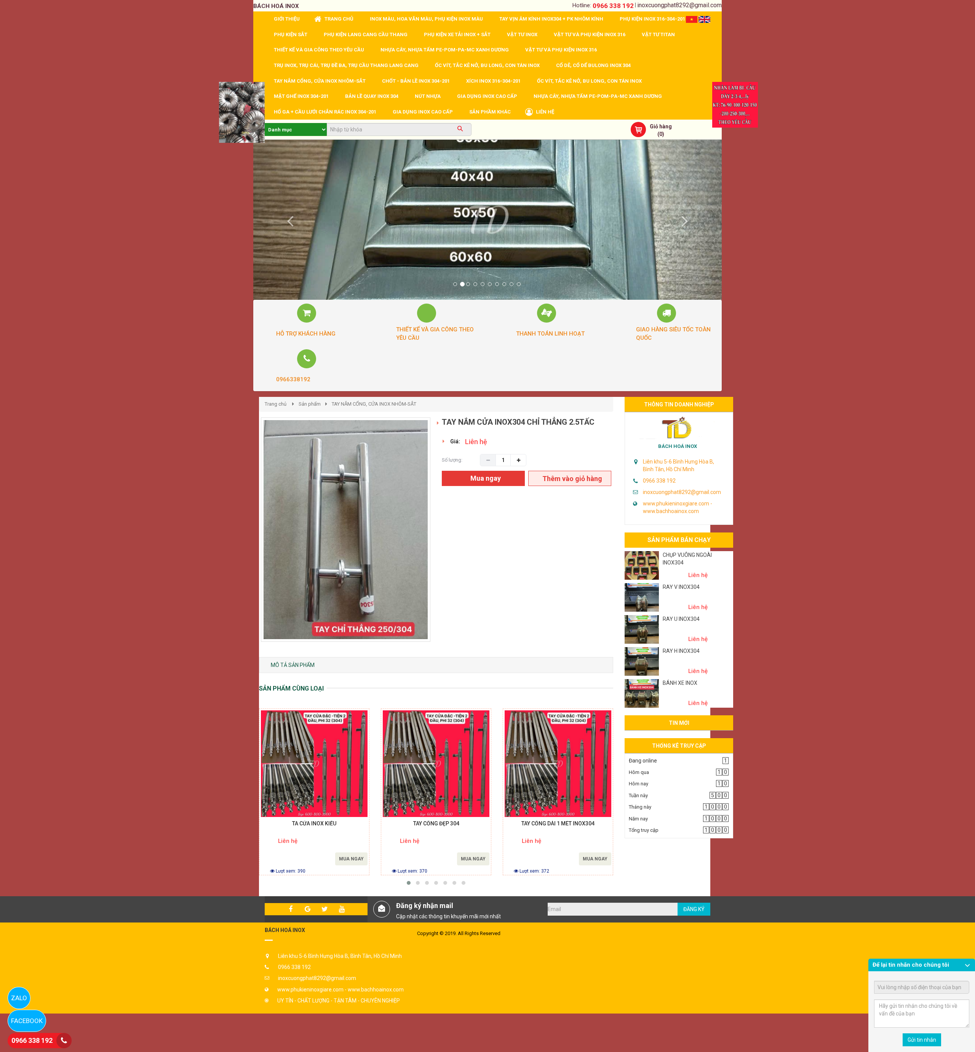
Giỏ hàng (661, 126)
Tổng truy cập (644, 830)
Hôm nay (638, 784)
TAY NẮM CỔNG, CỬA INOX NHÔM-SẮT (374, 404)
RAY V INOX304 (681, 587)
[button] (288, 220)
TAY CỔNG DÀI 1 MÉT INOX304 (558, 824)
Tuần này (638, 795)
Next (443, 537)
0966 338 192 (613, 6)
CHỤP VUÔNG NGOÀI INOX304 (687, 559)
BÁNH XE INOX (680, 683)
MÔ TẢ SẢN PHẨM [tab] (293, 665)
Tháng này (640, 807)
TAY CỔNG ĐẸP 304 (436, 824)
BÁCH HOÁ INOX (677, 446)
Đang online (643, 761)
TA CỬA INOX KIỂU (314, 824)
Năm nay (638, 819)
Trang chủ (275, 404)
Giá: (455, 441)
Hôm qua (639, 772)
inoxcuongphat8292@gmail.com (679, 5)
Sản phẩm (310, 404)
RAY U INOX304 (681, 619)
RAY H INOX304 (681, 651)
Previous (249, 537)
